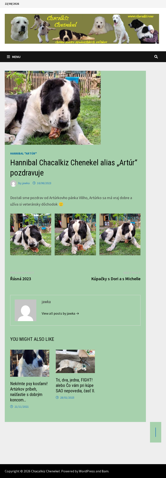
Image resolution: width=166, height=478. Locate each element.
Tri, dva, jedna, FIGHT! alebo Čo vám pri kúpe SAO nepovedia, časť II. (75, 385)
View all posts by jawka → (60, 313)
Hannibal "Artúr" (23, 153)
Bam (105, 471)
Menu (16, 57)
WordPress (87, 471)
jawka (26, 183)
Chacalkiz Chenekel (45, 471)
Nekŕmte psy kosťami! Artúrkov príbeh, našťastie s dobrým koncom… (29, 391)
